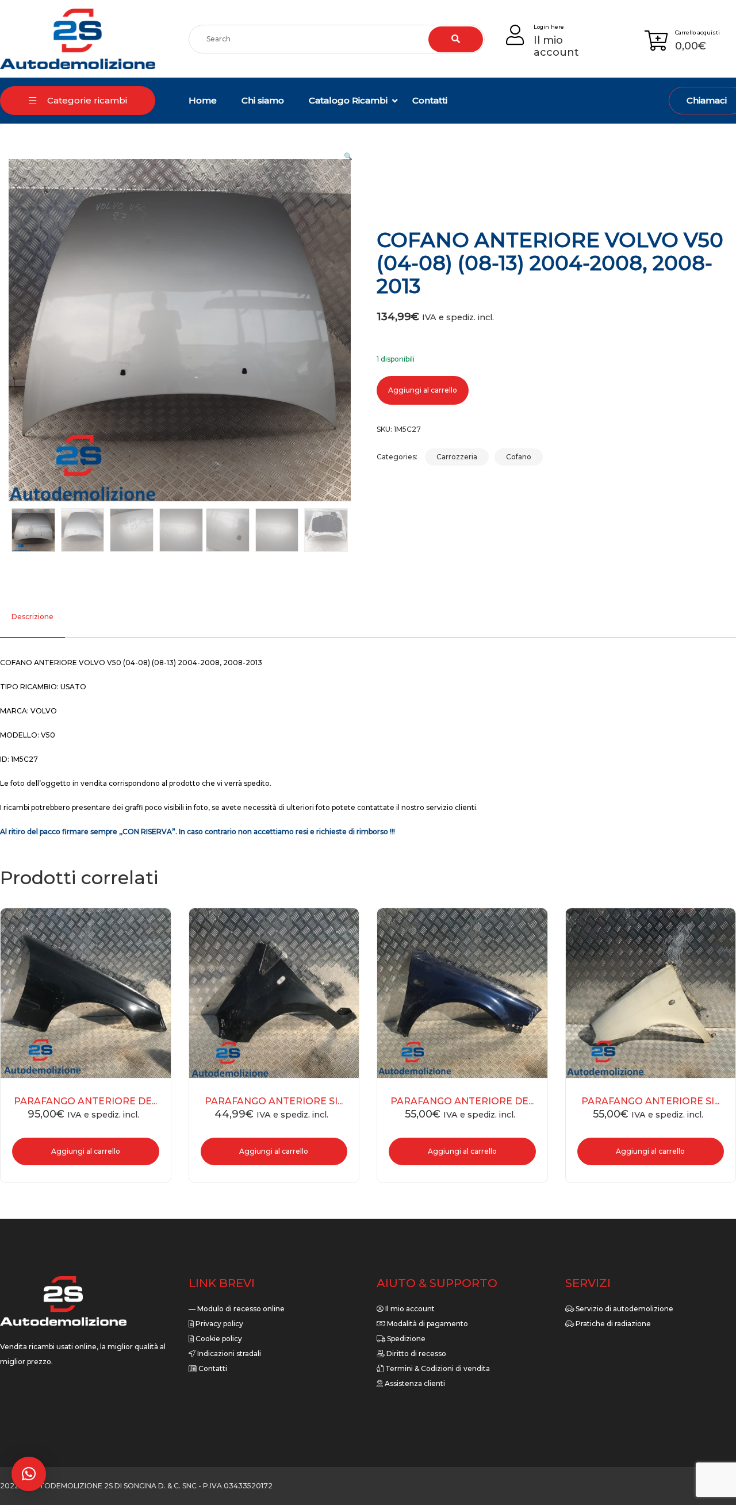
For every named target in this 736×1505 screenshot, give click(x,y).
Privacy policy (218, 1323)
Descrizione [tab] (32, 616)
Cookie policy (218, 1338)
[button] (348, 156)
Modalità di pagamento (426, 1323)
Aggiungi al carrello (422, 390)
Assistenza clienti (414, 1383)
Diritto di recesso (415, 1353)
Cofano (518, 456)
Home (203, 100)
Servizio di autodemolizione (623, 1308)
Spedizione (405, 1338)
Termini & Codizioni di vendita (437, 1368)
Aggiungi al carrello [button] (85, 1151)
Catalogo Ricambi (348, 100)
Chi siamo (262, 100)
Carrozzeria (456, 456)
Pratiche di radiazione (612, 1323)
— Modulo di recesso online (237, 1308)
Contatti (429, 100)
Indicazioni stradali (228, 1353)
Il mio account (409, 1308)
